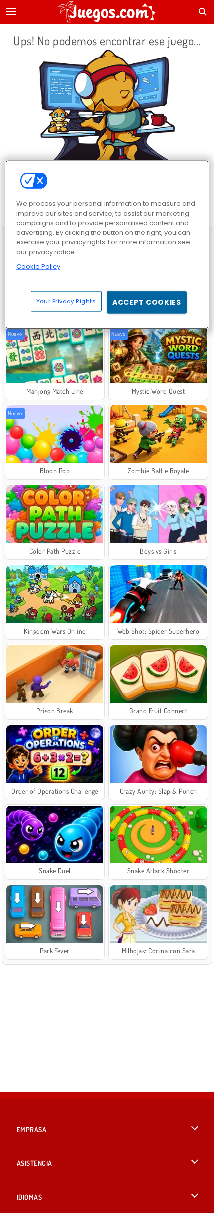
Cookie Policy (38, 266)
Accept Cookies (146, 302)
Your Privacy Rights (66, 301)
